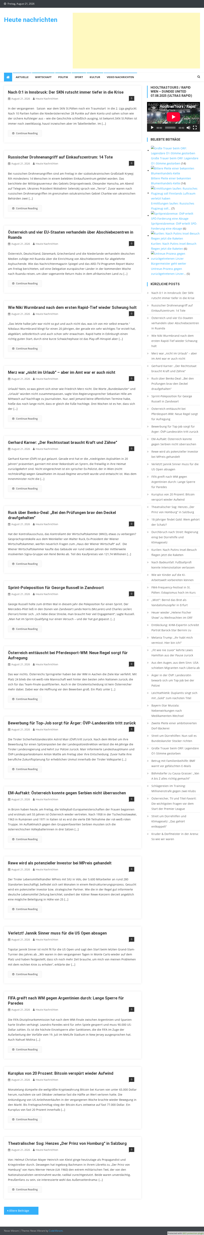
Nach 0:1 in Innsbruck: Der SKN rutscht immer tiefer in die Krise (66, 92)
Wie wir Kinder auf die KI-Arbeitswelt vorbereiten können (172, 577)
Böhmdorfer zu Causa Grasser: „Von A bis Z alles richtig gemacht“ (175, 775)
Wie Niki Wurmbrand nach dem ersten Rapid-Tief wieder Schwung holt (72, 307)
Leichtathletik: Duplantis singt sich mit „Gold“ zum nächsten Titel (174, 695)
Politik (63, 77)
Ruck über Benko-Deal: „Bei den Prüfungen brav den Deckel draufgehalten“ (172, 384)
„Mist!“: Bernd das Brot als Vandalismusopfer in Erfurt (169, 602)
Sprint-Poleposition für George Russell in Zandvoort (56, 587)
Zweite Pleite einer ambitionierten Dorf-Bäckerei (174, 725)
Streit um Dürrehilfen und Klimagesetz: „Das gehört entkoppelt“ (168, 821)
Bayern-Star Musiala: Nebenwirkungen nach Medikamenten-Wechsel (167, 711)
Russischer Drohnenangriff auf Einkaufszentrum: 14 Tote (60, 157)
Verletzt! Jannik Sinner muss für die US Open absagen (57, 933)
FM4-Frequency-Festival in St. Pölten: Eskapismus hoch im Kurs (173, 589)
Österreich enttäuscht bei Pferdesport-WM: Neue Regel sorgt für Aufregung (174, 414)
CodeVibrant (56, 1230)
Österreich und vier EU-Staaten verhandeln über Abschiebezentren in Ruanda (175, 323)
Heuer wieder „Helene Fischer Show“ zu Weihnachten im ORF (171, 615)
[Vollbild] (195, 128)
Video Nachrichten (120, 77)
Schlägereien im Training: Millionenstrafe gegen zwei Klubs (173, 788)
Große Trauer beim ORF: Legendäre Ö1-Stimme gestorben (175, 750)
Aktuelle (22, 77)
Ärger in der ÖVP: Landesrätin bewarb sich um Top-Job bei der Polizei (172, 680)
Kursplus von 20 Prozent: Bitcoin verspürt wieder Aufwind (60, 1073)
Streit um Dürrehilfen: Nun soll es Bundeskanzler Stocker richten (174, 738)
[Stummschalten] (188, 128)
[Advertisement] (136, 41)
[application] (173, 117)
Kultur (95, 77)
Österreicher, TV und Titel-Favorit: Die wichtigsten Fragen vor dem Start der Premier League (173, 804)
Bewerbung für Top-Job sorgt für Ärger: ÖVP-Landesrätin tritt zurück (72, 723)
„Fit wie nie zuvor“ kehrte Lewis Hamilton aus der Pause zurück (172, 652)
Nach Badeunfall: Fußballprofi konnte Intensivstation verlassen (173, 564)
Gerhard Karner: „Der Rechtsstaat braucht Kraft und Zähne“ (62, 442)
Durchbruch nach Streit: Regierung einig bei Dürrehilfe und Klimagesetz (174, 537)
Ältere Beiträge (19, 1210)
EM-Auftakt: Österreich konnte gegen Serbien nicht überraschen (67, 793)
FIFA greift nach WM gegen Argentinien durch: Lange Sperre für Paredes (173, 482)
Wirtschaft (43, 77)
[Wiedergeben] (152, 128)
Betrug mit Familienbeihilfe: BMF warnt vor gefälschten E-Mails (173, 763)
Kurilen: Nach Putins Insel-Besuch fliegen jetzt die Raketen (174, 552)
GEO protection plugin (193, 1233)
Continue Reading (27, 133)
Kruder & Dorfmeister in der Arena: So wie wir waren (175, 836)
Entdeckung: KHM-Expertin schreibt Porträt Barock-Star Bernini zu (175, 627)
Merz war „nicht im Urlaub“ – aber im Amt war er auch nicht (61, 372)
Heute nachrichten (30, 19)
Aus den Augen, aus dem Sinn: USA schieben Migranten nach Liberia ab (175, 665)
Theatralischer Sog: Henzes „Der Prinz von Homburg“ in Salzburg (67, 1143)
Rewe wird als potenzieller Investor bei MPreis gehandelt (60, 863)
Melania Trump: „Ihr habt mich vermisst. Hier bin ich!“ (172, 640)
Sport (79, 77)
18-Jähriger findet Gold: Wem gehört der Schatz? (175, 522)
